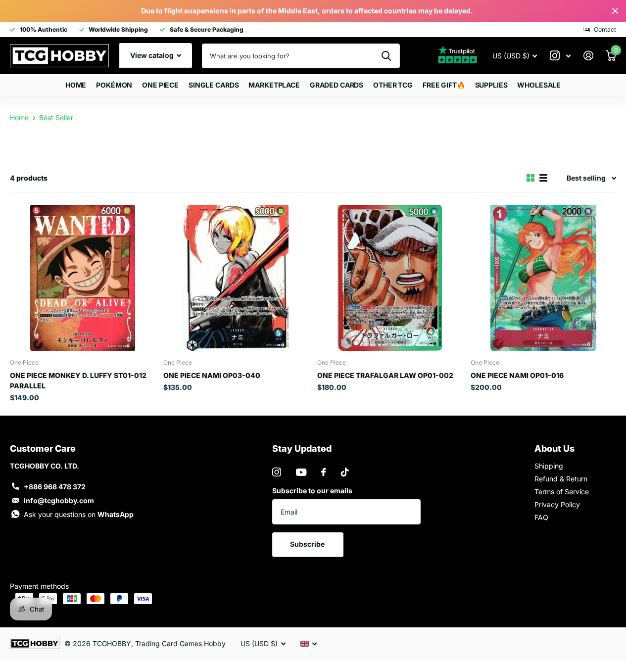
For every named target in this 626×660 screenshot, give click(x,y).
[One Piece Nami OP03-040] (236, 277)
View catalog (152, 55)
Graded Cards (336, 85)
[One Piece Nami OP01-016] (543, 277)
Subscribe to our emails (312, 490)
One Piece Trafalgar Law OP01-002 (385, 375)
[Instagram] (276, 472)
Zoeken (386, 56)
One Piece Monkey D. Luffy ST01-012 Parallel (78, 380)
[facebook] (323, 472)
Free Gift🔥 (444, 85)
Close (615, 11)
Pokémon (114, 85)
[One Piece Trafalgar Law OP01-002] (390, 277)
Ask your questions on (79, 514)
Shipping (548, 466)
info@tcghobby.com (59, 500)
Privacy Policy (557, 504)
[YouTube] (301, 472)
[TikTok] (345, 472)
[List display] (543, 178)
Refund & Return (560, 478)
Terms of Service (561, 491)
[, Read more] (560, 56)
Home (75, 85)
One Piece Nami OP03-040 (211, 375)
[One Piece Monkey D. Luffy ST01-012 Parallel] (82, 277)
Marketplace (273, 85)
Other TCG (393, 85)
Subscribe (308, 544)
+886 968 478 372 (55, 486)
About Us (554, 448)
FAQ (541, 517)
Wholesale (539, 85)
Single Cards (214, 85)
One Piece (160, 85)
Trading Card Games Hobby (180, 643)
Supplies (491, 85)
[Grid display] (530, 178)
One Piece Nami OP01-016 (517, 375)
